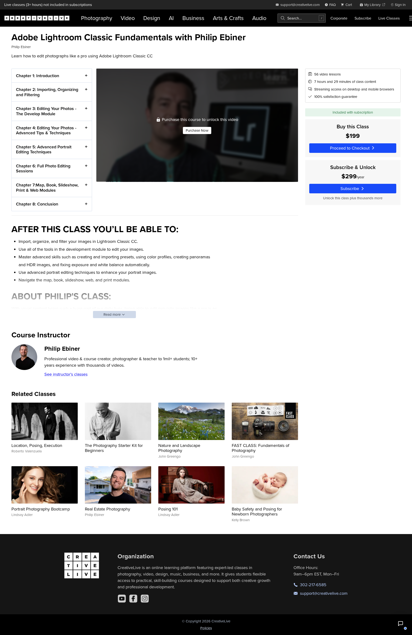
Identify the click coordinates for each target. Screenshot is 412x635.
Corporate (338, 18)
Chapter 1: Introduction (37, 76)
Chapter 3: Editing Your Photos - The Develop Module (46, 111)
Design (151, 18)
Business (193, 18)
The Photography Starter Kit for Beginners (114, 448)
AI (171, 18)
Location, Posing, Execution (36, 445)
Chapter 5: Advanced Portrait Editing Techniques (44, 149)
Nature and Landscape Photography (179, 448)
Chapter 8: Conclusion (37, 204)
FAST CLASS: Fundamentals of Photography (260, 448)
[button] (400, 623)
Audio (259, 18)
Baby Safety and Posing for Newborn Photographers (257, 511)
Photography (96, 18)
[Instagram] (144, 598)
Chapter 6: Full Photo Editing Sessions (43, 168)
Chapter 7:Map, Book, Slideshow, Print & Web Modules (47, 187)
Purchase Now (197, 130)
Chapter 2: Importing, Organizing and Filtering (47, 92)
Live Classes (389, 18)
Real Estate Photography (107, 509)
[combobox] (301, 18)
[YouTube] (122, 598)
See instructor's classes (66, 374)
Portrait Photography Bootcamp (40, 509)
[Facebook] (133, 598)
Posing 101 (168, 509)
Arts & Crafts (228, 18)
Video (128, 18)
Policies (206, 627)
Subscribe (363, 18)
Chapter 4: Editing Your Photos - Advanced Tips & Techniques (46, 130)
